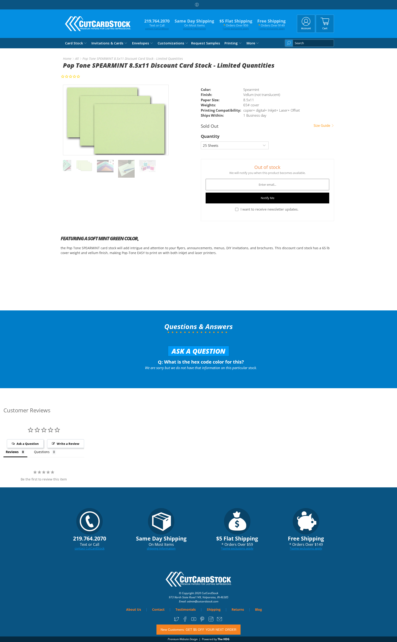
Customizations (171, 43)
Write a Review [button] (68, 444)
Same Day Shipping (194, 24)
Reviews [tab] (12, 452)
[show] (115, 120)
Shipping (214, 609)
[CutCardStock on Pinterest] (202, 620)
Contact (158, 609)
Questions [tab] (42, 452)
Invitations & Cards (107, 43)
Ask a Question (198, 351)
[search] (309, 43)
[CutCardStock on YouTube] (194, 620)
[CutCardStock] (98, 23)
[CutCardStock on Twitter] (176, 620)
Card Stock (74, 43)
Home (67, 58)
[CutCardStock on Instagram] (211, 620)
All (77, 58)
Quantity (210, 136)
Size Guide (322, 125)
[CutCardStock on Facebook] (185, 620)
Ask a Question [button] (28, 444)
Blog (258, 609)
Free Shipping (271, 24)
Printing (231, 43)
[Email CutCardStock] (219, 620)
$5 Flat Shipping (235, 24)
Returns (238, 609)
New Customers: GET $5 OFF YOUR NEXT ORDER (198, 629)
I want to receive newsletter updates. (269, 209)
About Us (133, 609)
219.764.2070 (157, 24)
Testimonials (186, 609)
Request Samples (205, 43)
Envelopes (140, 43)
